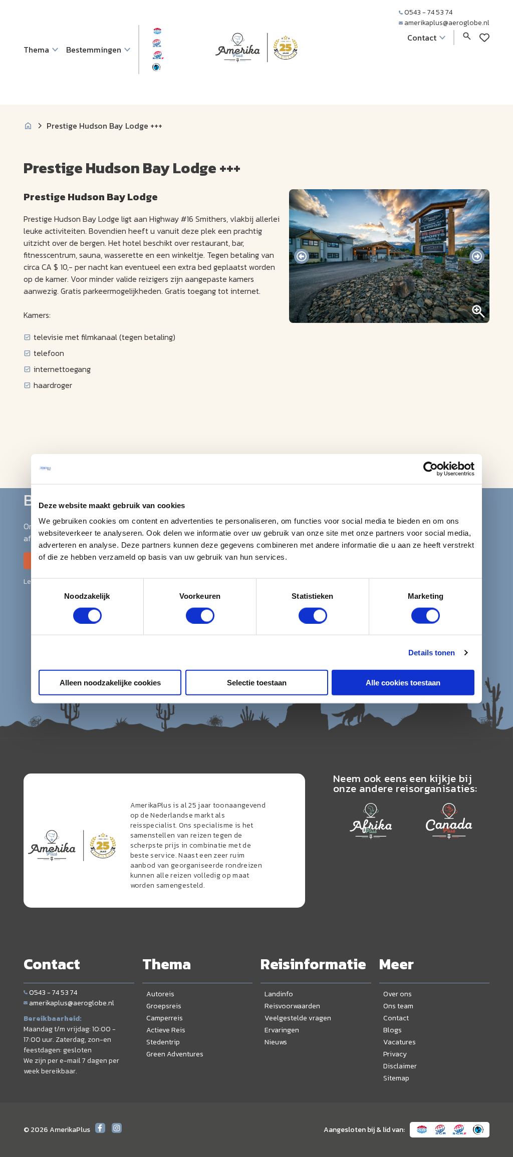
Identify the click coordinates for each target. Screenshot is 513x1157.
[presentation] (301, 256)
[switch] (200, 615)
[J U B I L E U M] (256, 82)
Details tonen (431, 652)
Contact (396, 1018)
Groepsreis (163, 1006)
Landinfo (279, 994)
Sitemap (396, 1078)
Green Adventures (174, 1054)
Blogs (392, 1030)
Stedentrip (163, 1042)
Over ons (397, 994)
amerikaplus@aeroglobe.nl (446, 23)
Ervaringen (282, 1030)
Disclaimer (400, 1066)
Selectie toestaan (257, 682)
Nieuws (276, 1042)
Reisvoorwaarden (292, 1006)
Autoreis (160, 994)
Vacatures (399, 1042)
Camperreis (164, 1018)
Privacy (395, 1054)
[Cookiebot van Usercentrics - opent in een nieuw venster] (430, 468)
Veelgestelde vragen (298, 1018)
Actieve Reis (165, 1030)
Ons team (398, 1006)
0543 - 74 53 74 (428, 12)
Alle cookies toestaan (403, 682)
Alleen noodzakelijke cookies (110, 682)
